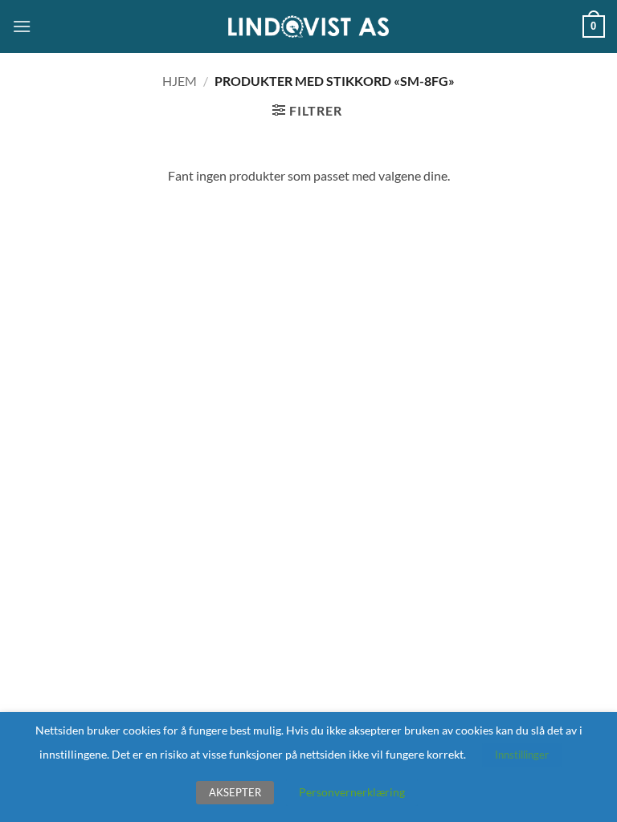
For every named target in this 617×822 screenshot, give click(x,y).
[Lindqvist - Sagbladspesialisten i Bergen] (308, 27)
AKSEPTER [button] (235, 792)
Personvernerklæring (352, 792)
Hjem (179, 80)
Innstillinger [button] (522, 754)
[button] (21, 26)
